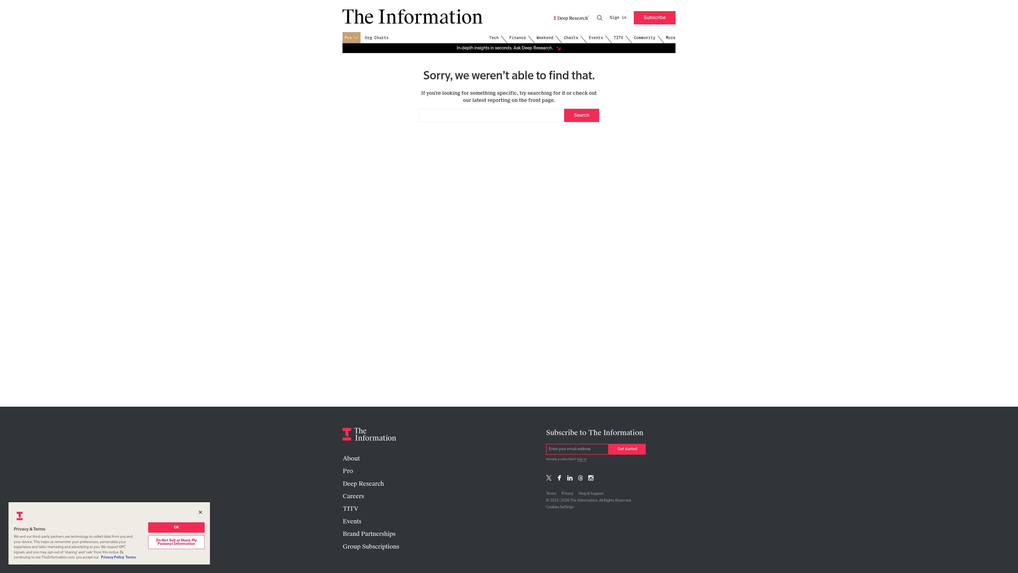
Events (596, 37)
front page (541, 100)
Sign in (618, 17)
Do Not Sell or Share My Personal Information (176, 542)
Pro (348, 471)
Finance (517, 37)
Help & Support (591, 494)
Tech (494, 37)
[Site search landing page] (599, 17)
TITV (618, 37)
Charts (571, 37)
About (351, 458)
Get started (627, 449)
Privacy (567, 494)
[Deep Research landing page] (572, 18)
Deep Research (363, 484)
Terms (551, 494)
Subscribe (655, 17)
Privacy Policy (112, 557)
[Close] (200, 512)
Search (581, 115)
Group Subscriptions (371, 546)
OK (176, 527)
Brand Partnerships (369, 534)
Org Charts (377, 37)
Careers (353, 496)
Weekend (545, 37)
